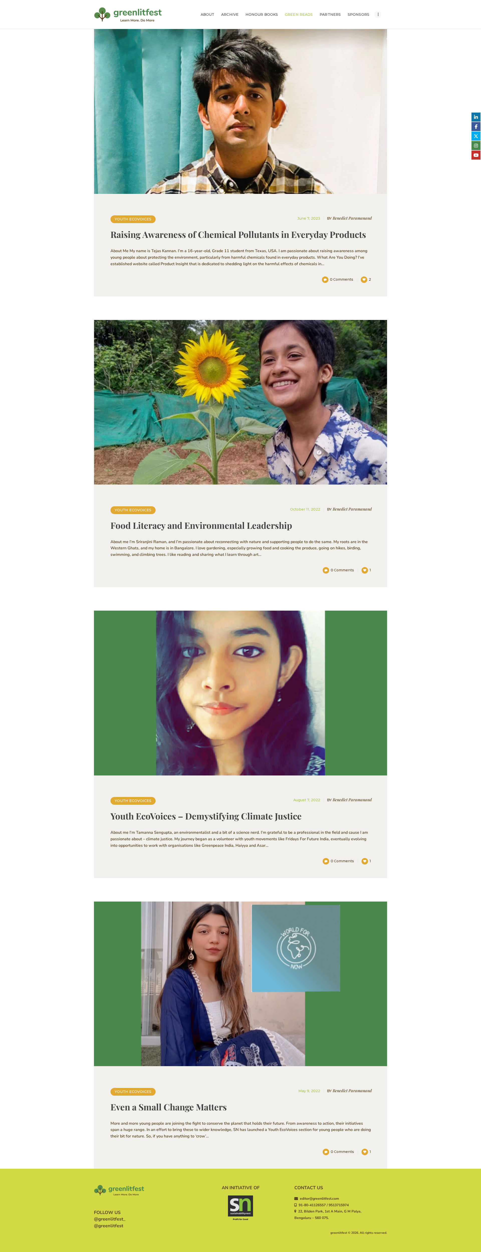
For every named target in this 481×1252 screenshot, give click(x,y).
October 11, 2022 (305, 509)
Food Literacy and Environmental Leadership (201, 525)
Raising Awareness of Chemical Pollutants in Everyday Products (238, 234)
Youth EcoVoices (133, 219)
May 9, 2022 (309, 1091)
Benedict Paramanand (349, 218)
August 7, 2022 (306, 800)
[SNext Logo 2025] (240, 1207)
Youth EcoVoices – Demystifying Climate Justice (206, 815)
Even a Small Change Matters (168, 1106)
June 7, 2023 (308, 218)
